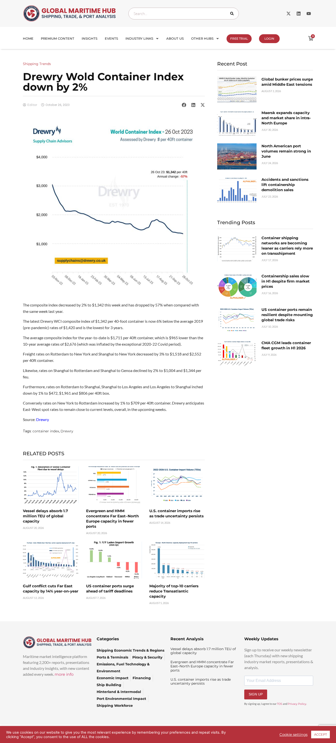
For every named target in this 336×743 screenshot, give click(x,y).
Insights (89, 38)
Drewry (67, 431)
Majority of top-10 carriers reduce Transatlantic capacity (174, 591)
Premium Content (57, 38)
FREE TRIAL (239, 38)
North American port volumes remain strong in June (286, 151)
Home (28, 38)
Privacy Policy (297, 704)
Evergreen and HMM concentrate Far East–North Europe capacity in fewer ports (202, 666)
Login (269, 38)
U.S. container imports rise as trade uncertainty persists (200, 681)
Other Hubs (202, 38)
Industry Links (139, 38)
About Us (175, 38)
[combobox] (183, 13)
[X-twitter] (288, 13)
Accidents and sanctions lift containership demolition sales (284, 184)
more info (64, 674)
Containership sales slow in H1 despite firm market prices (285, 281)
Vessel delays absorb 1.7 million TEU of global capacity (45, 515)
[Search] (233, 13)
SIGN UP (256, 694)
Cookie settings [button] (293, 734)
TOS (279, 704)
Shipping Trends (37, 64)
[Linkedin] (298, 13)
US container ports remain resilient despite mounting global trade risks (287, 314)
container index (45, 431)
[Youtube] (308, 13)
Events (111, 38)
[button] (184, 104)
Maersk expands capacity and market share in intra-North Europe (286, 117)
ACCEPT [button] (320, 734)
